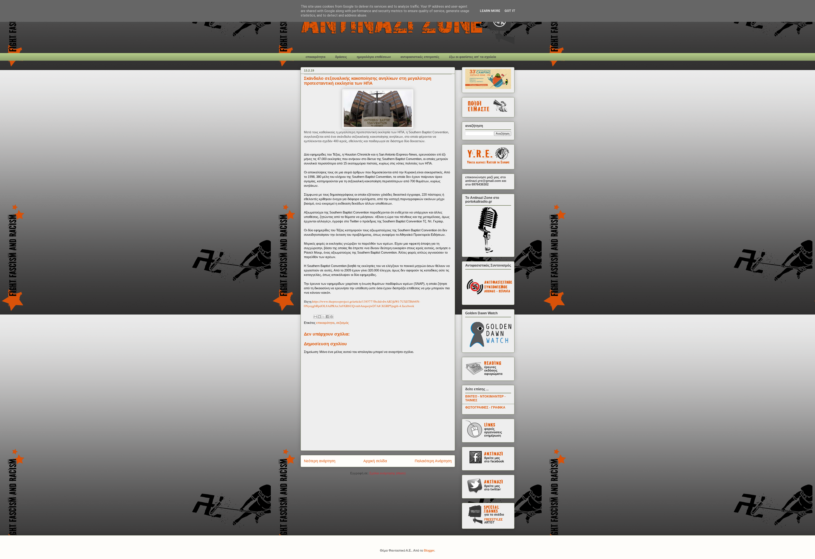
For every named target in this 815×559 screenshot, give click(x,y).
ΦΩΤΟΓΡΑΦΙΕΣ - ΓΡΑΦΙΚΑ (485, 407)
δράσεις (341, 57)
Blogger (429, 550)
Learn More (490, 11)
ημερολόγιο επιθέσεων (374, 57)
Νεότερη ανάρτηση (319, 461)
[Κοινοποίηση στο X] (323, 317)
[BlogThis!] (319, 317)
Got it (509, 11)
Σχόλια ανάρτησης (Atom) (387, 473)
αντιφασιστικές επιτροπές (419, 57)
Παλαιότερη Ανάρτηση (433, 461)
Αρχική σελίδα (375, 461)
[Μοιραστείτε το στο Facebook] (327, 317)
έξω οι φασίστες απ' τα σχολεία (472, 57)
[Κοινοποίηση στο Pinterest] (331, 317)
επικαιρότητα (315, 57)
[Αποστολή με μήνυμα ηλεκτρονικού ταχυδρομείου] (315, 317)
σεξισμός (342, 322)
